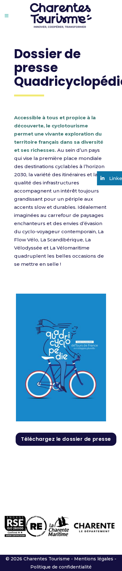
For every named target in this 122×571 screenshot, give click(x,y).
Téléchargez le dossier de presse (66, 439)
